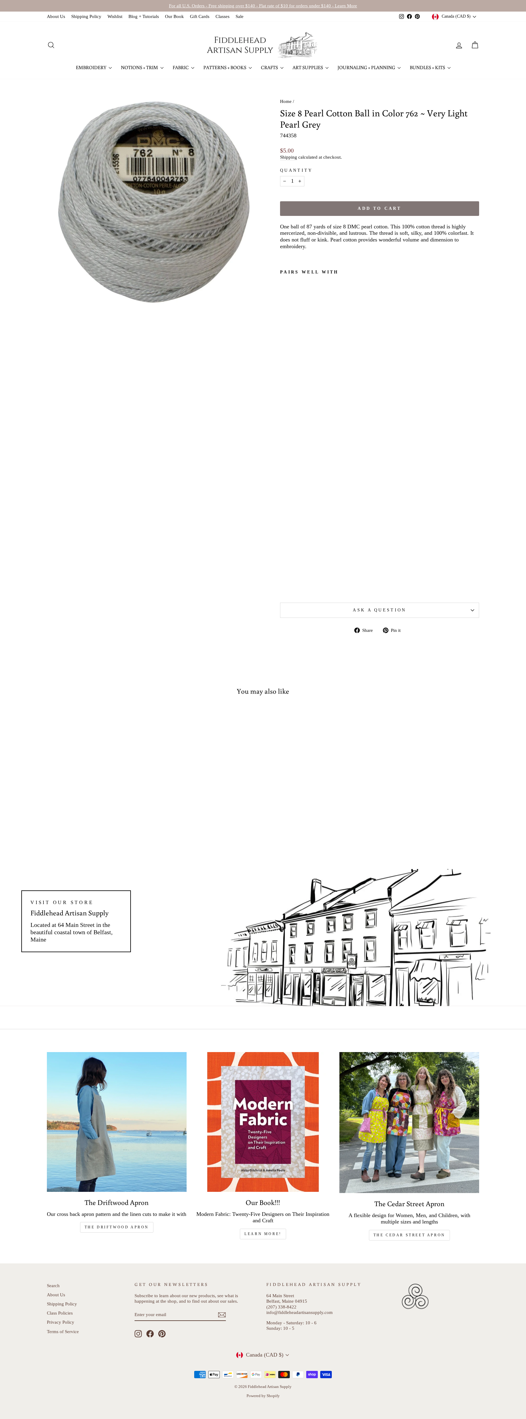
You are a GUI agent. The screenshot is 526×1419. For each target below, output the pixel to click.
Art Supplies (308, 67)
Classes (223, 16)
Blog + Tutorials (143, 16)
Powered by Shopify (263, 1396)
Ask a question (379, 609)
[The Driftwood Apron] (117, 1122)
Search (53, 1285)
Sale (240, 16)
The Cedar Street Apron (409, 1235)
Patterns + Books (225, 67)
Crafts (270, 67)
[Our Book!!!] (263, 1122)
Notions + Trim (140, 67)
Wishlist (114, 16)
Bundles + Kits (428, 67)
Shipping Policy (86, 16)
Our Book (174, 16)
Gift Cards (199, 16)
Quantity (296, 170)
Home (286, 101)
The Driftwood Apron (117, 1227)
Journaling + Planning (367, 67)
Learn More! (263, 1234)
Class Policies (60, 1312)
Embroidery (91, 67)
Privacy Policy (60, 1322)
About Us (56, 16)
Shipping (288, 157)
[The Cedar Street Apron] (409, 1122)
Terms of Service (63, 1331)
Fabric (181, 67)
